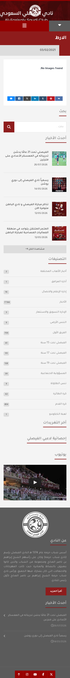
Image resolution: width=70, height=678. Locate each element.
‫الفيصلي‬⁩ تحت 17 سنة (53, 353)
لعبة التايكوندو (57, 414)
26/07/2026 (41, 165)
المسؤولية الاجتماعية (53, 373)
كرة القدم (60, 404)
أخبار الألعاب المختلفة (53, 271)
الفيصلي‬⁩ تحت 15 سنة (53, 342)
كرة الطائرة (59, 393)
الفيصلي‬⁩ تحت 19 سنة (53, 363)
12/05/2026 (41, 213)
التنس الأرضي (58, 322)
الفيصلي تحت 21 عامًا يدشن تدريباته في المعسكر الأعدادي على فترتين (26, 156)
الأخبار (63, 302)
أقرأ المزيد (56, 591)
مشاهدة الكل (36, 249)
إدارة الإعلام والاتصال (54, 291)
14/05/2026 (41, 189)
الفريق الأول (59, 332)
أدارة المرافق (59, 281)
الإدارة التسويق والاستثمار (51, 312)
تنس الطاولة (58, 383)
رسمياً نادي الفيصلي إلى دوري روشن (45, 636)
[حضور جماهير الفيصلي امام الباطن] (35, 482)
